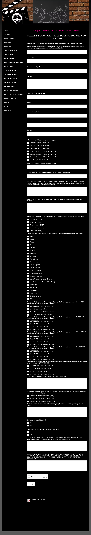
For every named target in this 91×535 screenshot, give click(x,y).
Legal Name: (30, 57)
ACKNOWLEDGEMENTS (10, 74)
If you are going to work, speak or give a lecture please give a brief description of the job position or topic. (55, 200)
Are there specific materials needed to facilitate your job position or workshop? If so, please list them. (55, 404)
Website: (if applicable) (34, 112)
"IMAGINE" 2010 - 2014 (10, 70)
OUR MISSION (8, 42)
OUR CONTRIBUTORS (10, 98)
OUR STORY (7, 46)
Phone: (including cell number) (36, 93)
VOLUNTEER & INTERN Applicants (13, 94)
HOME (6, 30)
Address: (29, 76)
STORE (6, 106)
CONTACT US (7, 110)
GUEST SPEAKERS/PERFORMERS (13, 62)
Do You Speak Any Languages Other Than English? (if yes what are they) (48, 172)
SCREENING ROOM (9, 58)
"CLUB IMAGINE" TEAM (10, 50)
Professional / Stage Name (35, 67)
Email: (29, 102)
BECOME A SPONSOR (10, 86)
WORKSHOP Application (10, 82)
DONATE (6, 102)
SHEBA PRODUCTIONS (10, 78)
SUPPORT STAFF (9, 66)
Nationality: (30, 121)
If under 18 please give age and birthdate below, (41, 163)
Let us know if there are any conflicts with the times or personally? (47, 376)
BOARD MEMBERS (9, 38)
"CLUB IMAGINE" (8, 54)
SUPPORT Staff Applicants (11, 90)
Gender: (29, 130)
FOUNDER (7, 34)
